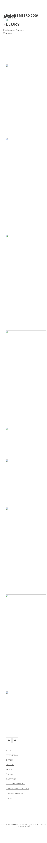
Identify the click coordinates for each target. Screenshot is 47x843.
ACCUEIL (9, 750)
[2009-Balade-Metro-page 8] (26, 550)
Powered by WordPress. (30, 824)
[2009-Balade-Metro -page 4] (26, 283)
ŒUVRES (9, 760)
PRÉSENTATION (12, 755)
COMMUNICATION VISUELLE (17, 793)
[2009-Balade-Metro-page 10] (26, 712)
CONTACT (9, 798)
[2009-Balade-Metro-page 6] (26, 443)
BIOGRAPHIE (11, 779)
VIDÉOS (9, 769)
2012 (15, 740)
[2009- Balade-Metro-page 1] (26, 41)
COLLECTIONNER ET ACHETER (17, 788)
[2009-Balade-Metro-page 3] (26, 186)
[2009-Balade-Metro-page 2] (26, 101)
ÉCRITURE (9, 774)
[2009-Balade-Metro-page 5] (26, 379)
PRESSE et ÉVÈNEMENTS (15, 784)
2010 (9, 740)
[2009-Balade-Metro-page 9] (26, 642)
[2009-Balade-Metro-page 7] (26, 483)
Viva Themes (24, 826)
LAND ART (10, 764)
